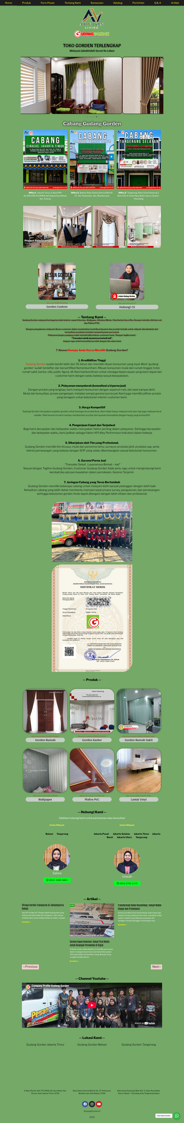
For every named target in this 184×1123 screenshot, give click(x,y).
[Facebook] (85, 1104)
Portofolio (138, 2)
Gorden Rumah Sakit (139, 740)
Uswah (127, 876)
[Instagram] (92, 1104)
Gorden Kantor (92, 740)
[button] (23, 85)
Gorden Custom (57, 306)
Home (8, 2)
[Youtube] (99, 1104)
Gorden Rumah (45, 740)
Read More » (26, 922)
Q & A (157, 2)
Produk (26, 2)
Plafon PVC (92, 799)
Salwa (57, 873)
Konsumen (97, 2)
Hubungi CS (127, 307)
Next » (156, 966)
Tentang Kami (73, 2)
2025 (92, 1117)
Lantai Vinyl (139, 799)
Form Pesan (48, 2)
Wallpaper (45, 799)
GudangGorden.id (92, 1111)
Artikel (175, 2)
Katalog (117, 2)
